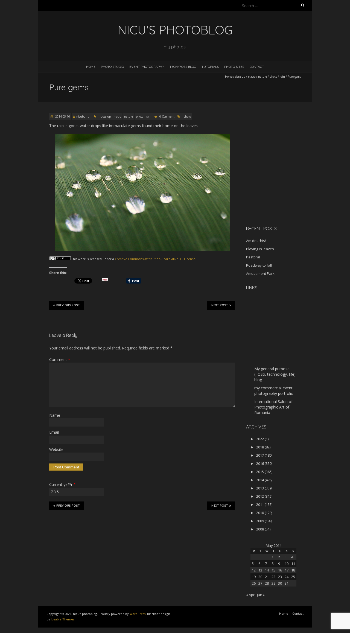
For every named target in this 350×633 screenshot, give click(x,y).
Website (56, 449)
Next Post (219, 305)
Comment (59, 359)
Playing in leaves (260, 248)
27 (260, 583)
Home (90, 67)
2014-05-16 (62, 116)
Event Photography (146, 67)
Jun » (261, 594)
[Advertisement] (280, 183)
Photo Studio (112, 67)
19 (254, 576)
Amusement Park (260, 273)
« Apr (250, 594)
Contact (257, 67)
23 (280, 576)
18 (293, 570)
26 (254, 583)
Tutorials (210, 67)
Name (54, 415)
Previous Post (68, 305)
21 (267, 576)
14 (267, 570)
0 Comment (166, 116)
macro (251, 76)
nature (262, 76)
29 (273, 583)
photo (273, 76)
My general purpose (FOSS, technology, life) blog (275, 374)
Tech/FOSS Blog (183, 67)
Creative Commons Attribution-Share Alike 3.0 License (155, 259)
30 (280, 583)
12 (254, 570)
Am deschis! (256, 240)
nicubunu (82, 116)
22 (273, 576)
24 (286, 576)
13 (260, 570)
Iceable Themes (62, 619)
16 (280, 570)
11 (293, 563)
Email (54, 432)
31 (286, 583)
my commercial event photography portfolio (273, 390)
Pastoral (253, 257)
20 (260, 576)
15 (273, 570)
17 (286, 570)
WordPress (137, 614)
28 (267, 583)
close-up (240, 76)
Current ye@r (62, 484)
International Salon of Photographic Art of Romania (273, 407)
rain (282, 76)
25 (293, 576)
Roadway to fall (259, 265)
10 (286, 563)
